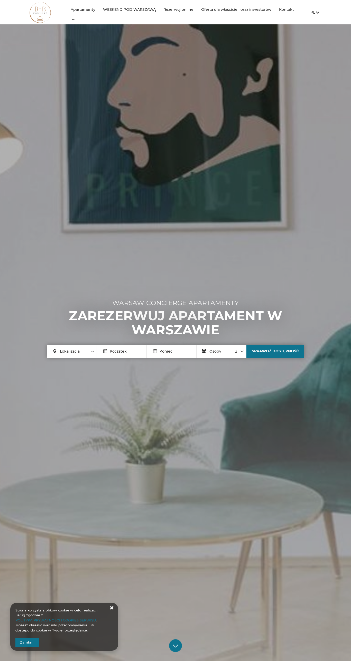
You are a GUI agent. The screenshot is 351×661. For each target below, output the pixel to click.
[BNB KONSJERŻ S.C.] (46, 12)
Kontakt (286, 9)
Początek (118, 351)
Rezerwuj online (178, 9)
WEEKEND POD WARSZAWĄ (129, 9)
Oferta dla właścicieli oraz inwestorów (236, 9)
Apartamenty (83, 9)
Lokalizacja (70, 351)
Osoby (215, 351)
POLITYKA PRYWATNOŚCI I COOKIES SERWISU (55, 620)
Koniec (166, 351)
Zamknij (27, 642)
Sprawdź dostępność (275, 351)
